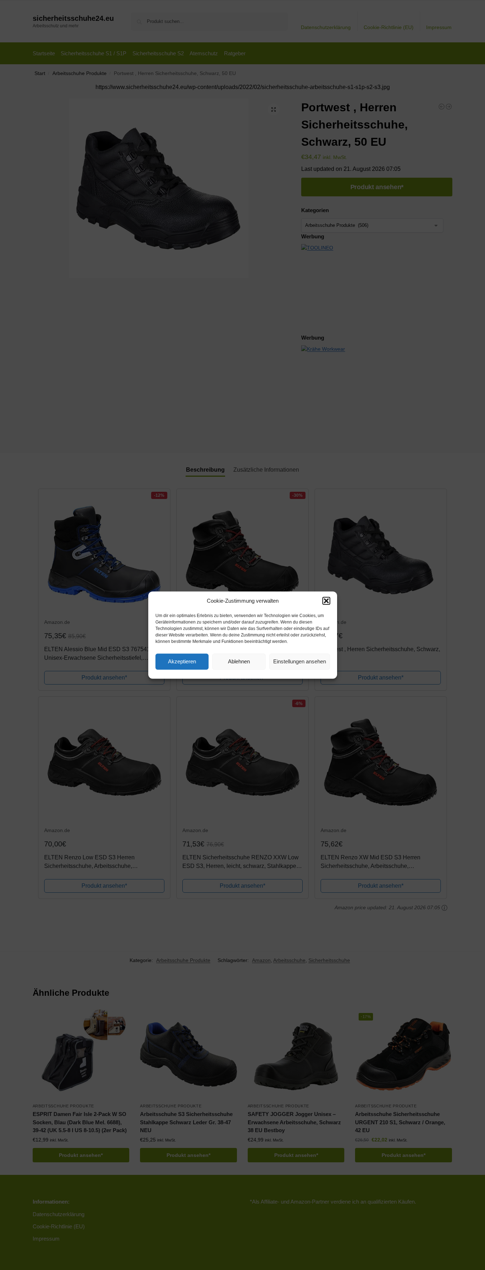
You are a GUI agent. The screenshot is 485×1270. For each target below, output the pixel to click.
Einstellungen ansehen (299, 661)
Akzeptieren (182, 661)
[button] (326, 600)
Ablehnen (239, 661)
